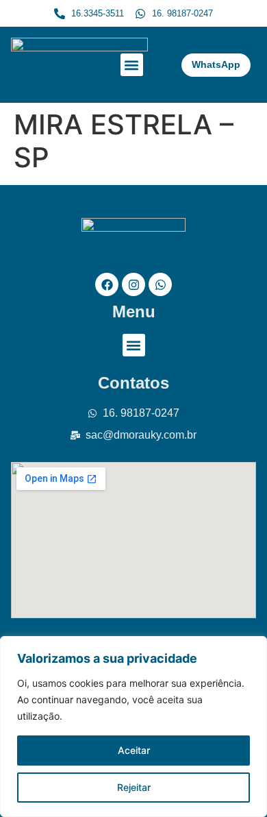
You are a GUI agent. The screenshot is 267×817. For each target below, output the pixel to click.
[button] (131, 64)
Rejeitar (134, 787)
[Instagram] (133, 284)
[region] (133, 726)
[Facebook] (106, 284)
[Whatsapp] (160, 284)
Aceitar (134, 750)
